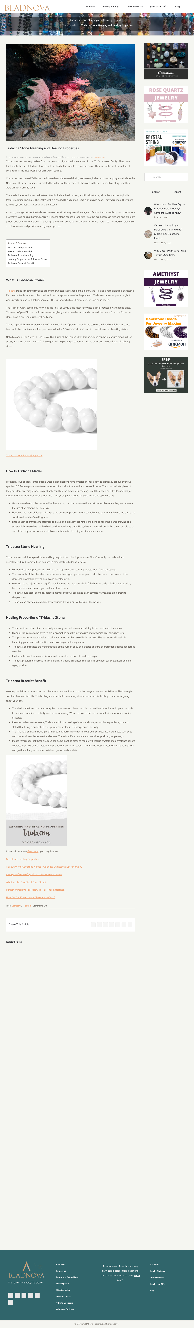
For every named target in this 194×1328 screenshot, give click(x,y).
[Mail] (10, 1302)
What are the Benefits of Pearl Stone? (26, 882)
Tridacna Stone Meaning (20, 255)
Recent (177, 192)
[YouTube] (37, 1295)
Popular (155, 192)
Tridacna (11, 291)
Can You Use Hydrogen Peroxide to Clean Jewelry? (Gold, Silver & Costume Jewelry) (168, 231)
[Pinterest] (24, 1295)
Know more (99, 157)
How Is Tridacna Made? (20, 252)
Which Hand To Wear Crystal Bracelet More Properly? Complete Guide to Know (169, 208)
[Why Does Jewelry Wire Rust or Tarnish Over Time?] (148, 253)
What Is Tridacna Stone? (21, 248)
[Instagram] (17, 1295)
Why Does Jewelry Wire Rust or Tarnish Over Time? (170, 253)
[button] (185, 6)
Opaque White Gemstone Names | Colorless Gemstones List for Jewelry (44, 867)
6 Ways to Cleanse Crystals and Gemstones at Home (34, 874)
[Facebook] (10, 1295)
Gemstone (32, 851)
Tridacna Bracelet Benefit (21, 263)
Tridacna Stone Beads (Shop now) (24, 455)
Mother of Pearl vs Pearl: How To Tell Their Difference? (35, 890)
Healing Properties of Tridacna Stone (27, 259)
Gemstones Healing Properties (22, 859)
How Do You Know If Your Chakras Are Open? (30, 897)
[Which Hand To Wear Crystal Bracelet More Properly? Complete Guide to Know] (148, 209)
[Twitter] (30, 1295)
